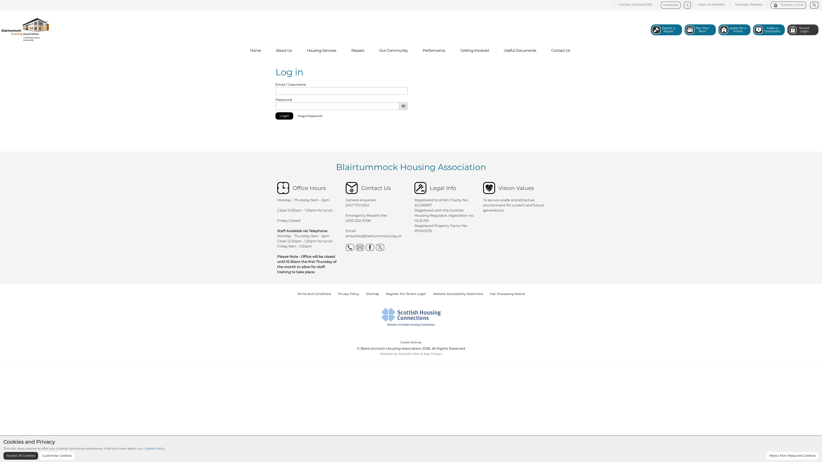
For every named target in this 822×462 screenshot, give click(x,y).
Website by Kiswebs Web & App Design (411, 354)
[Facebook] (370, 247)
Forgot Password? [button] (310, 116)
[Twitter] (687, 5)
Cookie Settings (410, 342)
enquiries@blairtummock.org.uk (374, 236)
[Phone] (350, 247)
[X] (380, 247)
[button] (284, 116)
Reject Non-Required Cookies (792, 456)
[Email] (360, 247)
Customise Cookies (57, 456)
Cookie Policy (154, 448)
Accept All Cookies (20, 456)
